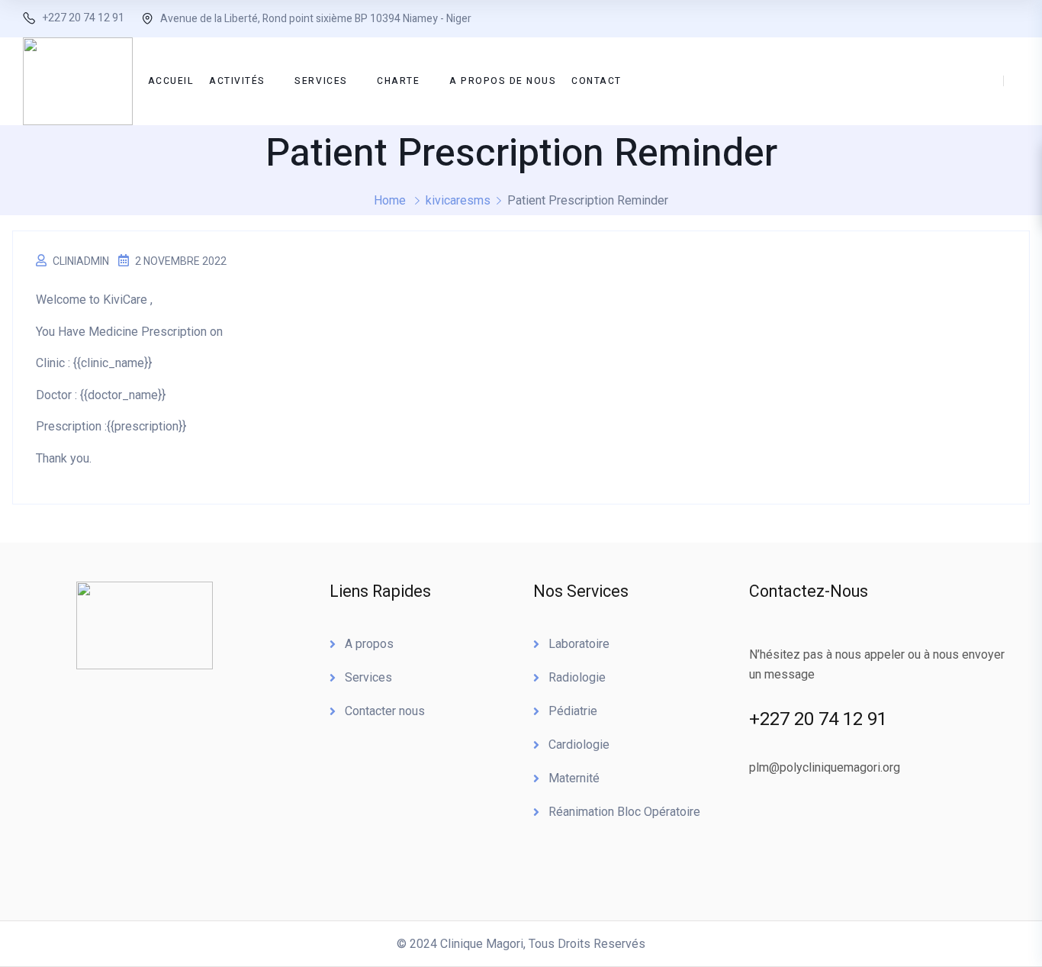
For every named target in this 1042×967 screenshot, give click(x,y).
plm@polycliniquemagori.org (824, 767)
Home (390, 200)
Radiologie (577, 677)
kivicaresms (458, 200)
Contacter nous (385, 711)
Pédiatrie (572, 711)
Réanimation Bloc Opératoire (624, 811)
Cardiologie (578, 744)
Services (368, 677)
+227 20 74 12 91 (83, 18)
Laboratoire (578, 644)
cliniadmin (81, 261)
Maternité (574, 778)
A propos (369, 644)
